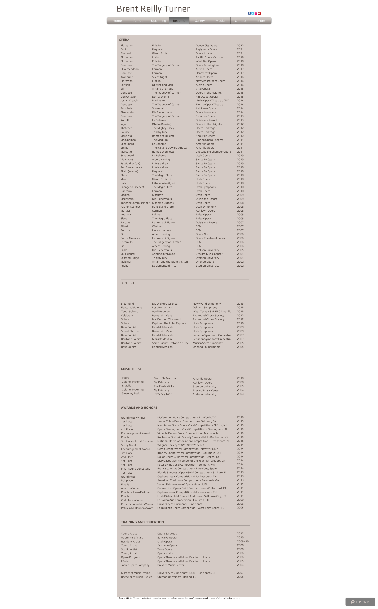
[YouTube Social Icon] (259, 13)
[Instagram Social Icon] (256, 13)
